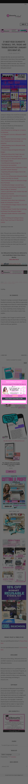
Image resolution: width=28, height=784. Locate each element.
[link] (14, 390)
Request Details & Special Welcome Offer (14, 398)
